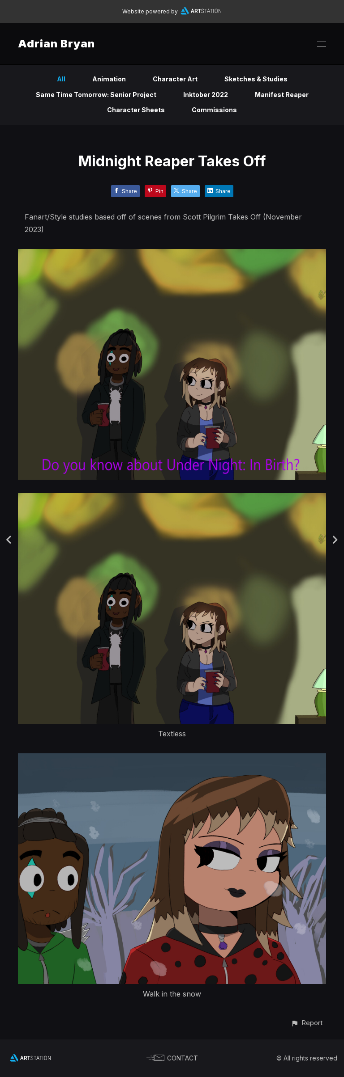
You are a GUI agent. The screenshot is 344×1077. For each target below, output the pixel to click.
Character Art (175, 79)
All (61, 79)
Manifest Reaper (282, 94)
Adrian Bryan (56, 43)
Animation (109, 79)
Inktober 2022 (205, 94)
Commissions (214, 110)
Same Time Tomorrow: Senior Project (96, 94)
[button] (306, 1023)
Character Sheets (136, 110)
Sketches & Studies (256, 79)
